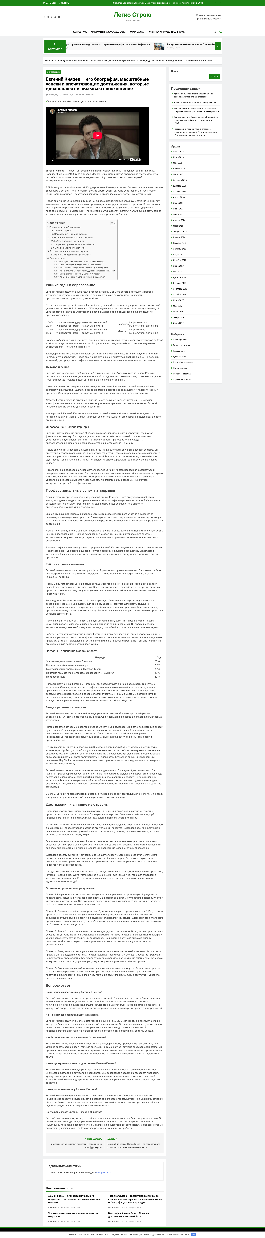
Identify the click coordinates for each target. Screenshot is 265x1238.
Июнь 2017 (178, 300)
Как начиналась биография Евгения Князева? (80, 265)
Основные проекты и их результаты (72, 254)
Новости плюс (180, 368)
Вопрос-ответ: (58, 258)
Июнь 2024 (178, 209)
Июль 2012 (178, 323)
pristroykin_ (53, 94)
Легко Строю (132, 14)
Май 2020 (177, 271)
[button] (111, 223)
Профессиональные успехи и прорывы (71, 237)
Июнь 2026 (178, 157)
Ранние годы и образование (65, 227)
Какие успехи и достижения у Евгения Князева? (81, 262)
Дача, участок (179, 356)
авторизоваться (104, 1172)
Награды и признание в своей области (75, 244)
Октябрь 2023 (179, 249)
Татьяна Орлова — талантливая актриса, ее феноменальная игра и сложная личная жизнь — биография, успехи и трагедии (135, 1199)
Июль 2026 (178, 151)
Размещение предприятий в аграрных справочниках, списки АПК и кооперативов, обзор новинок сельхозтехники (195, 132)
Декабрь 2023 (179, 243)
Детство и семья (62, 230)
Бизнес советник (181, 345)
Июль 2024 (178, 203)
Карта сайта (137, 32)
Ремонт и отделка (182, 374)
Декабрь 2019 (179, 277)
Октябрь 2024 (179, 191)
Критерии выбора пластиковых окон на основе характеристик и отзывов (167, 3)
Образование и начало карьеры (70, 234)
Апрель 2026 (179, 168)
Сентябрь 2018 (180, 289)
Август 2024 (179, 197)
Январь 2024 (179, 237)
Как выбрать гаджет (183, 362)
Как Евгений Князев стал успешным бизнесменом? (84, 268)
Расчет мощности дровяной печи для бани (195, 102)
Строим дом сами (182, 379)
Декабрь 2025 (179, 186)
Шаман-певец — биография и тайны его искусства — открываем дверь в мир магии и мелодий (74, 1199)
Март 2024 (178, 226)
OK (193, 1235)
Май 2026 (177, 163)
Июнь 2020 (178, 266)
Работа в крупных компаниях (69, 241)
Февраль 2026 (180, 180)
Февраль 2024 (180, 231)
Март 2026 (178, 174)
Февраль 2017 (180, 317)
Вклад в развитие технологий (70, 247)
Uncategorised (53, 72)
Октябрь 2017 (179, 294)
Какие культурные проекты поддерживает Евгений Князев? (87, 271)
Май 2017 (177, 306)
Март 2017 (178, 311)
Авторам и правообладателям (108, 32)
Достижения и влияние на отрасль (69, 251)
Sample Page (80, 32)
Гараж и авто (179, 351)
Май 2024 (177, 214)
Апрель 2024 (179, 220)
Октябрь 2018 (179, 283)
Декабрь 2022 (179, 260)
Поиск (174, 71)
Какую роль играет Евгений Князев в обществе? (82, 277)
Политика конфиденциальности (167, 32)
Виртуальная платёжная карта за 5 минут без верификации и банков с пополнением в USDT (166, 44)
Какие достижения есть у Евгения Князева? (79, 274)
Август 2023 (179, 254)
